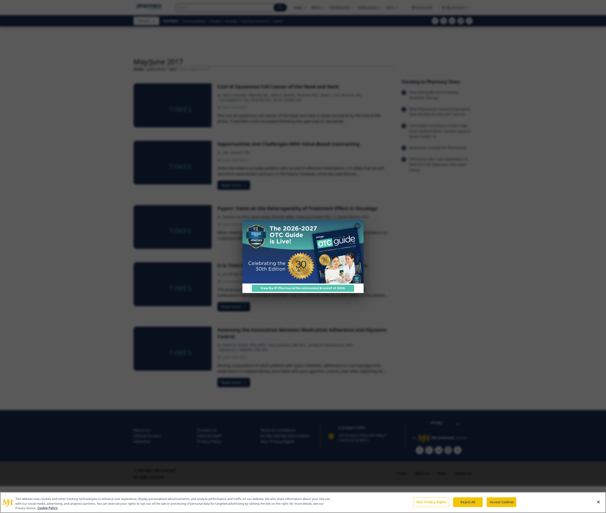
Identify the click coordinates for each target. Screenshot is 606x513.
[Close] (598, 502)
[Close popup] (357, 226)
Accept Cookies (501, 502)
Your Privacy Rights (431, 502)
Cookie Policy (47, 508)
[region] (303, 502)
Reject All (467, 502)
